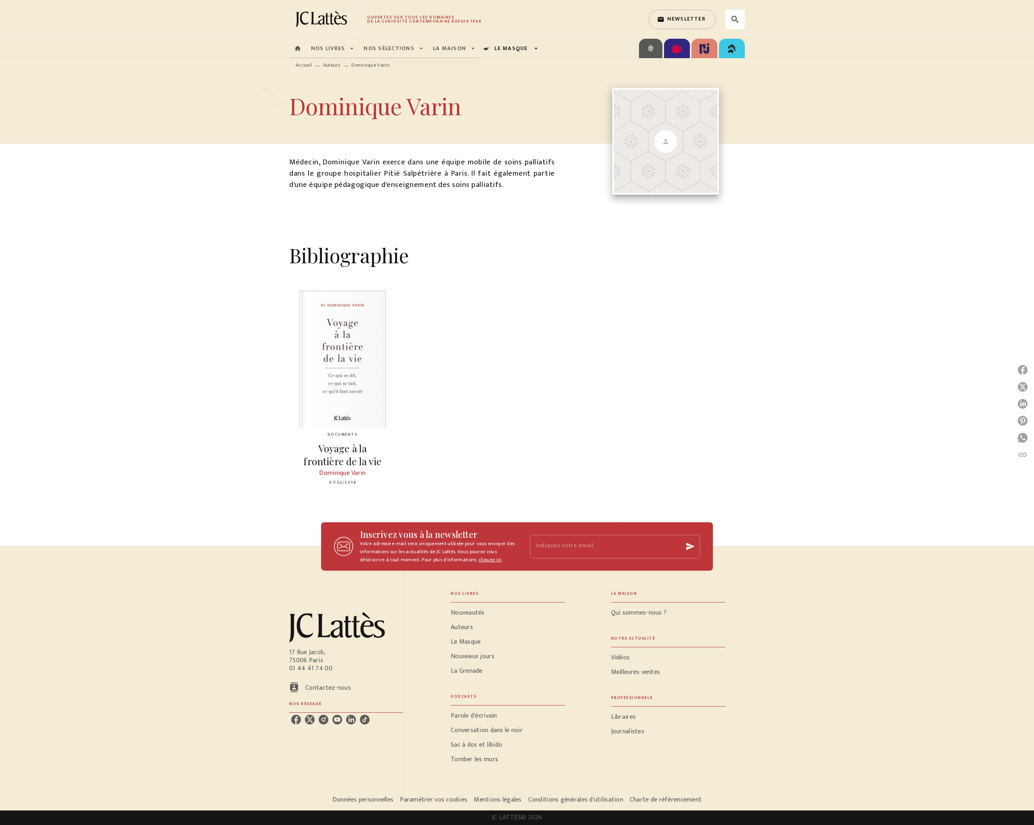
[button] (682, 19)
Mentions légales (497, 799)
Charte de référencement (666, 799)
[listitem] (296, 719)
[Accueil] (323, 19)
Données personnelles (362, 799)
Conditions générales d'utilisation (575, 799)
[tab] (297, 48)
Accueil (304, 65)
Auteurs (331, 65)
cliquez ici (490, 560)
